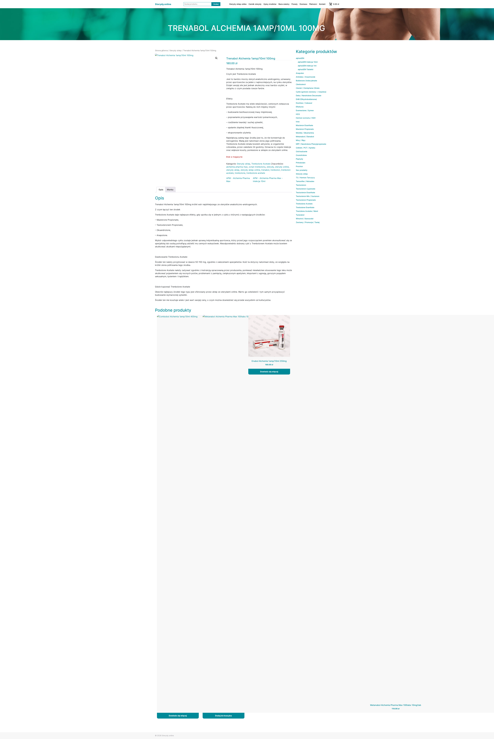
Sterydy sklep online (237, 4)
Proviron (299, 166)
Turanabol (300, 215)
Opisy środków (269, 4)
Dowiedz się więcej (178, 715)
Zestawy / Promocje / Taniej (307, 222)
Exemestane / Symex (305, 110)
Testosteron (301, 185)
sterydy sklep (232, 170)
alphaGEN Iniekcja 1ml (307, 66)
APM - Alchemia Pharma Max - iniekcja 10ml (268, 179)
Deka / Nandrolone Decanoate (308, 95)
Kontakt (322, 4)
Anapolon (300, 73)
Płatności (313, 4)
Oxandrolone (301, 155)
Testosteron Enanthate (305, 192)
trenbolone (240, 173)
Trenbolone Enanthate (305, 207)
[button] (216, 58)
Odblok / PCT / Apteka (305, 148)
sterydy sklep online (250, 170)
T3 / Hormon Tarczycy (305, 177)
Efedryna (299, 107)
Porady (295, 4)
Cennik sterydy (255, 4)
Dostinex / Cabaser (304, 103)
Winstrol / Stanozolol (304, 218)
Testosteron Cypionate (305, 189)
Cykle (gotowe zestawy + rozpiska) (311, 92)
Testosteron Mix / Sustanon (307, 196)
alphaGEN (300, 58)
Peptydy (299, 159)
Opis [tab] (161, 189)
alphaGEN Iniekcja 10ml (307, 62)
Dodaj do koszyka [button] (223, 715)
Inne (297, 122)
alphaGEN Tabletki (305, 69)
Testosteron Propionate (306, 200)
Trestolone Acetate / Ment (307, 211)
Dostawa (303, 4)
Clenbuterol (301, 84)
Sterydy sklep (175, 50)
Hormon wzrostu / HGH (305, 118)
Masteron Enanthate (304, 125)
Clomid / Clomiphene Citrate (307, 88)
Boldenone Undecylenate (306, 80)
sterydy (270, 167)
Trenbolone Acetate (261, 163)
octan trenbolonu (257, 167)
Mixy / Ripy (300, 140)
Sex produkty (301, 170)
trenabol (265, 170)
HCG (298, 114)
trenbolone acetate (255, 173)
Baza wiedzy (284, 4)
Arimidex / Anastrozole (305, 77)
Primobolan (300, 163)
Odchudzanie (301, 151)
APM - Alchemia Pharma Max (238, 179)
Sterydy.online (163, 4)
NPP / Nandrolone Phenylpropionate (311, 144)
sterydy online (282, 167)
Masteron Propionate (305, 129)
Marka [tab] (170, 189)
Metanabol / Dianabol (305, 136)
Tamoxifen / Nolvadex (305, 181)
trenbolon (275, 170)
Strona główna (161, 50)
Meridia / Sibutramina (305, 133)
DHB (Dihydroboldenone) (306, 99)
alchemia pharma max (237, 167)
